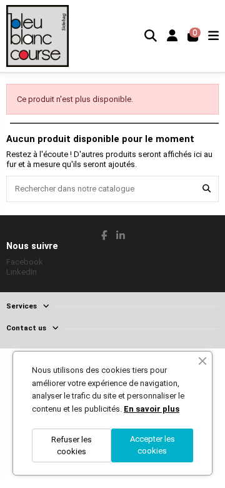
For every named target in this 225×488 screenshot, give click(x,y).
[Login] (172, 36)
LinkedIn (21, 272)
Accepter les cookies (152, 445)
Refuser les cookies (71, 446)
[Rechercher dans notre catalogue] (206, 189)
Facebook (24, 262)
